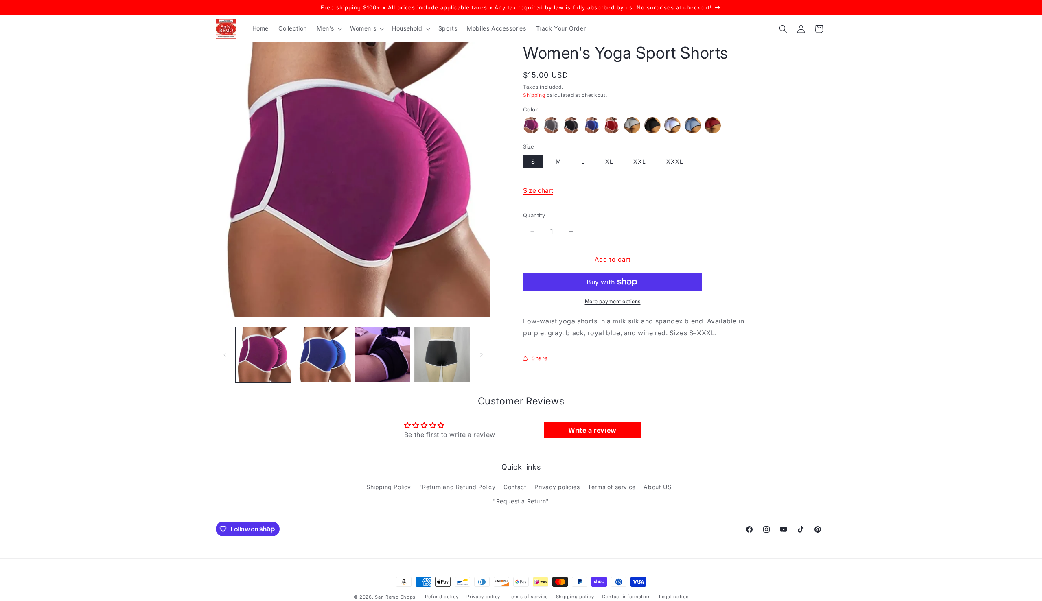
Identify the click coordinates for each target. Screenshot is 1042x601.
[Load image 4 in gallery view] (442, 354)
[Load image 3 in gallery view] (382, 354)
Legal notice (673, 596)
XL (609, 161)
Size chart (538, 190)
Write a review (592, 430)
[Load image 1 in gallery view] (263, 354)
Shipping (534, 95)
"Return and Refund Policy (457, 486)
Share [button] (539, 357)
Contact (514, 486)
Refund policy (441, 596)
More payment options (613, 301)
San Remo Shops (395, 597)
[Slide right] (481, 355)
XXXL (674, 161)
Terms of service (612, 486)
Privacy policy (483, 596)
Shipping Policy (388, 486)
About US (657, 486)
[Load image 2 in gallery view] (322, 354)
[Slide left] (225, 355)
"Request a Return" (521, 501)
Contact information (626, 596)
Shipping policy (575, 596)
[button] (328, 28)
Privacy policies (557, 486)
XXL (639, 161)
